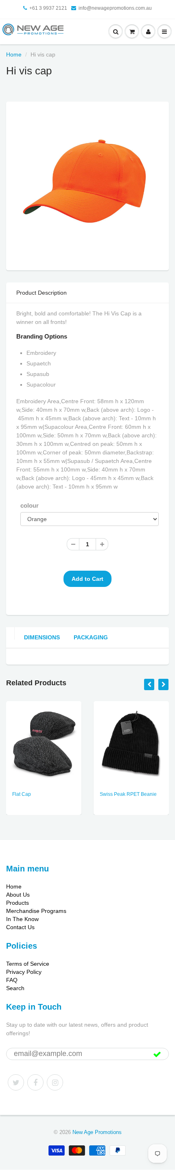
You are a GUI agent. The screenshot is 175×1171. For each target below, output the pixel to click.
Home (14, 54)
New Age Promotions (97, 1132)
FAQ (12, 980)
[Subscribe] (157, 1054)
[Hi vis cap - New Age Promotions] (87, 185)
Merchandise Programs (36, 911)
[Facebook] (35, 1082)
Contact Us (20, 927)
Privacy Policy (24, 972)
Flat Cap (21, 794)
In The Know (22, 919)
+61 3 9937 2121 (48, 8)
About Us (18, 894)
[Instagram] (55, 1082)
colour (29, 505)
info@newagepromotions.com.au (115, 8)
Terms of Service (27, 963)
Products (17, 902)
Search (15, 988)
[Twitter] (16, 1082)
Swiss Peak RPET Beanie (128, 794)
